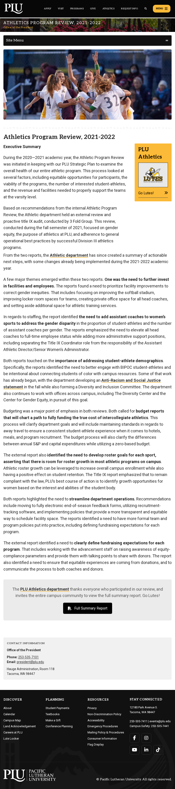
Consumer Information (102, 738)
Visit (61, 8)
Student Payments (57, 708)
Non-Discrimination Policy (104, 714)
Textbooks (52, 714)
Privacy (92, 708)
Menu (159, 8)
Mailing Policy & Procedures (106, 732)
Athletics (109, 8)
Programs (77, 8)
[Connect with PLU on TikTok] (158, 750)
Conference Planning (59, 726)
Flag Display (96, 744)
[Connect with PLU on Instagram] (146, 738)
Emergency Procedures (103, 726)
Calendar (9, 714)
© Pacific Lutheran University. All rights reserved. (134, 779)
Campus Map (12, 720)
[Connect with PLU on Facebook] (134, 738)
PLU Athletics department (44, 589)
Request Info (129, 8)
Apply (47, 8)
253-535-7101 (28, 657)
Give (93, 8)
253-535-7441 (160, 726)
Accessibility (96, 720)
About (7, 708)
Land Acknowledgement (19, 726)
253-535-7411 (138, 721)
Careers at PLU (13, 732)
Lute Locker (11, 738)
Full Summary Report (90, 608)
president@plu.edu (30, 662)
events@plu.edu (160, 721)
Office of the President (18, 27)
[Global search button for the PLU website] (145, 9)
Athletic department (69, 255)
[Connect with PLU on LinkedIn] (146, 750)
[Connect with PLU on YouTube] (134, 750)
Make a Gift (53, 720)
